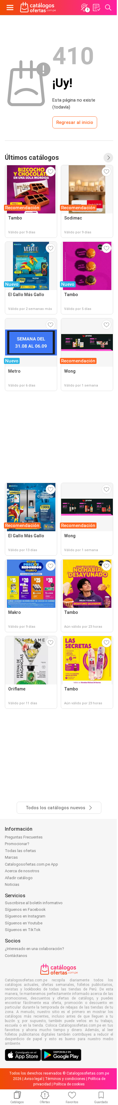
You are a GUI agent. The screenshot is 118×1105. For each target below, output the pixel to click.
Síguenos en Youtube (23, 923)
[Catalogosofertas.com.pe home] (38, 7)
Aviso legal (33, 1079)
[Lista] (96, 7)
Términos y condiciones (65, 1079)
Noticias (12, 884)
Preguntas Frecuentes (24, 837)
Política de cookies (69, 1084)
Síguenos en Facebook (25, 909)
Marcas (11, 857)
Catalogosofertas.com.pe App (31, 864)
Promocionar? (17, 843)
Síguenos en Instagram (25, 916)
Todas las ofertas (20, 850)
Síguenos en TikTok (23, 929)
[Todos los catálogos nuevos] (108, 158)
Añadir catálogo (19, 878)
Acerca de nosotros (22, 871)
